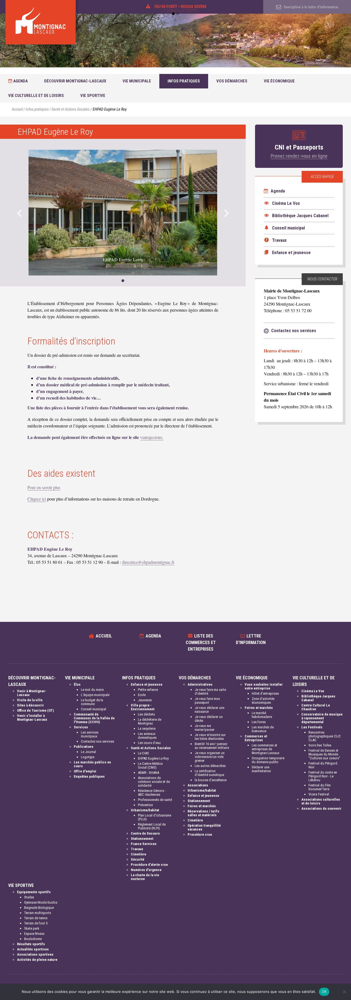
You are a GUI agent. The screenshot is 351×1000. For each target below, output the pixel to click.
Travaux (137, 849)
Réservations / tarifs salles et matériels (203, 813)
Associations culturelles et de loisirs (320, 801)
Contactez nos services (97, 741)
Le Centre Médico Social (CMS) (150, 765)
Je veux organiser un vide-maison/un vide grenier (210, 757)
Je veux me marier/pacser (204, 728)
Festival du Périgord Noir (322, 765)
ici (43, 499)
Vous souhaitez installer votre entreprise (264, 686)
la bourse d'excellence (211, 780)
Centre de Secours (145, 833)
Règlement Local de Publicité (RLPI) (152, 826)
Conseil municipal (93, 709)
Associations (198, 785)
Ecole (142, 695)
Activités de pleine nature (37, 960)
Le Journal (88, 752)
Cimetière (138, 854)
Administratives (200, 684)
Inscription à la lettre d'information (310, 6)
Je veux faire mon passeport (207, 701)
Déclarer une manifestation (261, 769)
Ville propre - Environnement (142, 707)
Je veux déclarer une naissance (209, 710)
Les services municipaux (89, 734)
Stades (29, 897)
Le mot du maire (92, 690)
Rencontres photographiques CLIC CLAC (324, 736)
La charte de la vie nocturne (145, 877)
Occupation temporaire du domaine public (268, 760)
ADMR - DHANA (148, 773)
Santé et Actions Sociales (71, 109)
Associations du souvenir (321, 808)
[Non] (344, 992)
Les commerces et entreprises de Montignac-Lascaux (265, 749)
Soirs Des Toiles (319, 745)
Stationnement (142, 839)
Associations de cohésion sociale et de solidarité (154, 782)
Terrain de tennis (35, 918)
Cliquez (34, 499)
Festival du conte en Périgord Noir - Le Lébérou (322, 776)
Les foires (259, 722)
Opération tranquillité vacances (204, 827)
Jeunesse (145, 700)
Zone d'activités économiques (263, 701)
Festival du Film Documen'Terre (319, 787)
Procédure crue (200, 834)
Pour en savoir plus (43, 487)
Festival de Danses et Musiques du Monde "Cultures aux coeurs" (324, 754)
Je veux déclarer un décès (209, 719)
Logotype (87, 757)
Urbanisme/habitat (145, 810)
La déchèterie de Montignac (149, 721)
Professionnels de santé (155, 800)
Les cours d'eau (149, 743)
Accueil (17, 109)
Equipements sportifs (34, 892)
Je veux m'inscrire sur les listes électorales (210, 737)
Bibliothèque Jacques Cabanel (318, 698)
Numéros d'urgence (146, 870)
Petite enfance (148, 690)
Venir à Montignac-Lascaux (31, 693)
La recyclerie (146, 728)
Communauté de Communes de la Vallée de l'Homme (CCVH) (94, 718)
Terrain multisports (37, 913)
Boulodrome (33, 939)
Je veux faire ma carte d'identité (210, 692)
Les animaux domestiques (147, 736)
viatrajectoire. (151, 437)
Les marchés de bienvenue (263, 729)
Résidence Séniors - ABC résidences (152, 793)
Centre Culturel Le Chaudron (315, 707)
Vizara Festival (318, 794)
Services (81, 727)
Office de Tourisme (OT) (35, 710)
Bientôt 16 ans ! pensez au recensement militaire (212, 746)
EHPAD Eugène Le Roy (153, 758)
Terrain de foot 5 (35, 923)
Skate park (31, 928)
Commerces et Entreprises (256, 738)
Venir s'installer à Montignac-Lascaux (32, 718)
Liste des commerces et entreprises (201, 642)
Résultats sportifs (31, 944)
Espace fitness (34, 934)
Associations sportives (35, 954)
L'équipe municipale (95, 695)
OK (324, 991)
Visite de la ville (30, 700)
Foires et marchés (202, 806)
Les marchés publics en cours (92, 764)
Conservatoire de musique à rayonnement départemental (321, 718)
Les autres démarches (210, 766)
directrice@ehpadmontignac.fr (148, 562)
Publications (84, 747)
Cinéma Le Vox (312, 691)
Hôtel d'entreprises (265, 693)
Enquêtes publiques (89, 776)
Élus (77, 684)
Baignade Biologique (39, 908)
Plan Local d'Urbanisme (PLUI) (154, 817)
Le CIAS (143, 753)
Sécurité (137, 859)
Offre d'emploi (85, 771)
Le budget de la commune (92, 702)
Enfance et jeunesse (146, 684)
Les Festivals (311, 727)
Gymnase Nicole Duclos (40, 902)
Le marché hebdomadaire (262, 715)
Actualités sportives (33, 949)
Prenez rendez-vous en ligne (299, 156)
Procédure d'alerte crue (149, 865)
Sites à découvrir (30, 705)
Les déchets (146, 714)
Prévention (145, 805)
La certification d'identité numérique (209, 773)
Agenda (20, 81)
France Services (144, 844)
